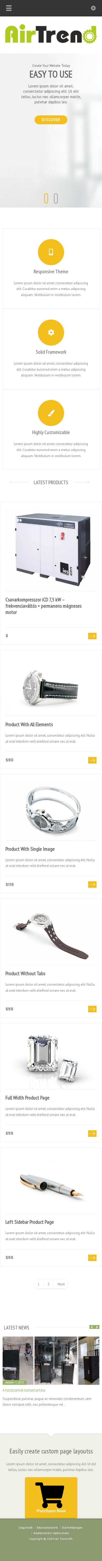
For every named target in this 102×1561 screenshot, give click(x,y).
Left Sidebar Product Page (29, 1222)
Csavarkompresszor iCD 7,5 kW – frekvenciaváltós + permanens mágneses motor (43, 606)
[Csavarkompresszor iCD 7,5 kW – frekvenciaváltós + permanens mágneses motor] (51, 549)
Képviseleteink (47, 1527)
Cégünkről (25, 1527)
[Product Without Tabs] (51, 934)
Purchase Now (51, 1511)
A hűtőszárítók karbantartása (24, 1390)
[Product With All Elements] (51, 685)
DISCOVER (51, 119)
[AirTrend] (51, 42)
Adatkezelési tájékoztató (51, 1533)
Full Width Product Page (27, 1097)
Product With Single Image (30, 848)
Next (61, 1284)
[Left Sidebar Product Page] (51, 1183)
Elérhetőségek (72, 1527)
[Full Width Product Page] (51, 1058)
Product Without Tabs (25, 973)
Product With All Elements (29, 724)
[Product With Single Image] (51, 810)
